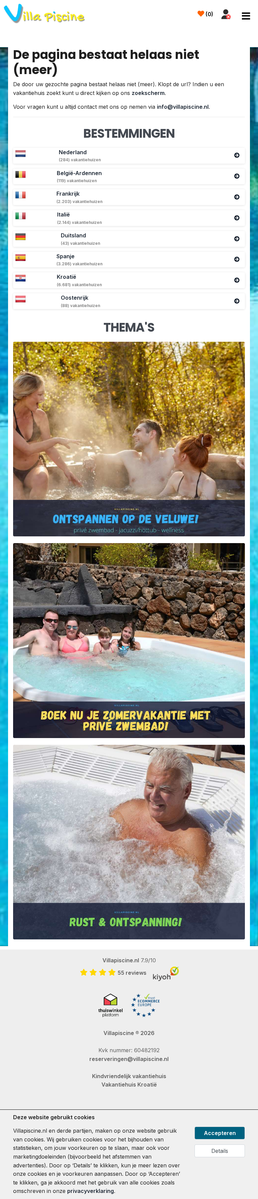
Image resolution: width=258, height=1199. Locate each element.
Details (219, 1150)
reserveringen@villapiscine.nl (129, 1059)
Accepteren (220, 1133)
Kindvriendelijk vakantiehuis (129, 1076)
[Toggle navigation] (246, 16)
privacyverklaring (90, 1191)
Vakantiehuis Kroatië (129, 1084)
